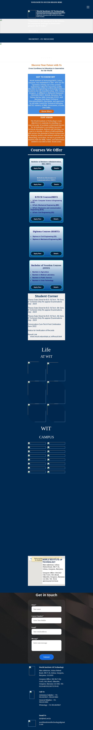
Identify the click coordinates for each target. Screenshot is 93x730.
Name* (34, 605)
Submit (46, 657)
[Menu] (88, 7)
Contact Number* (37, 616)
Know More (47, 111)
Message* (35, 639)
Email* (34, 627)
